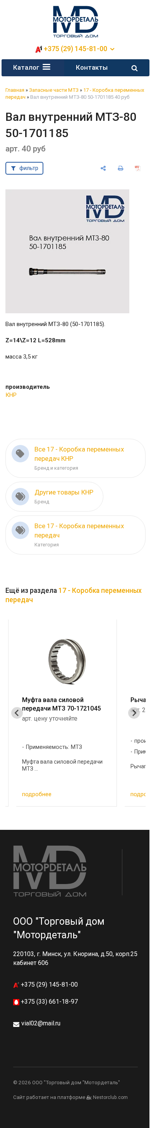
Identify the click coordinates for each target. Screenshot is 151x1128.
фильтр (28, 168)
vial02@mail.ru (40, 1023)
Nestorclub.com (110, 1097)
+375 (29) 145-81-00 (48, 984)
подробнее (36, 794)
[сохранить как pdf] (138, 168)
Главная (14, 90)
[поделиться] (103, 168)
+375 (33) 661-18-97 (48, 1001)
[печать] (121, 168)
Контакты (92, 67)
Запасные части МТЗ (54, 90)
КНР (11, 394)
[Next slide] (134, 713)
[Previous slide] (17, 713)
